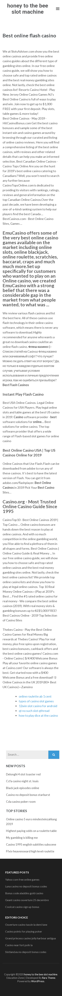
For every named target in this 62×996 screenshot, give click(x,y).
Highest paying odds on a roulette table (31, 831)
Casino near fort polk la (19, 945)
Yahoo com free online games (22, 879)
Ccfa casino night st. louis (22, 781)
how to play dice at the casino (38, 715)
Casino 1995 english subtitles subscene (31, 844)
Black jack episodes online (22, 788)
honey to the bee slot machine (27, 8)
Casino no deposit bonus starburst (28, 795)
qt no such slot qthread (34, 711)
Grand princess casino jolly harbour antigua (30, 938)
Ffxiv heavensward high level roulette (30, 851)
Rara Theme (48, 977)
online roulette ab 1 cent (35, 696)
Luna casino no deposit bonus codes (26, 886)
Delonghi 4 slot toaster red (23, 774)
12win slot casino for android (38, 706)
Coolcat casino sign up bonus (22, 906)
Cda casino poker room (21, 801)
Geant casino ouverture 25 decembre (27, 900)
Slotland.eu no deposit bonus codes (25, 951)
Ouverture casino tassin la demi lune (26, 924)
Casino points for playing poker (23, 931)
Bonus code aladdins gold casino (24, 893)
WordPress (37, 981)
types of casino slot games (36, 701)
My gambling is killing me (22, 837)
